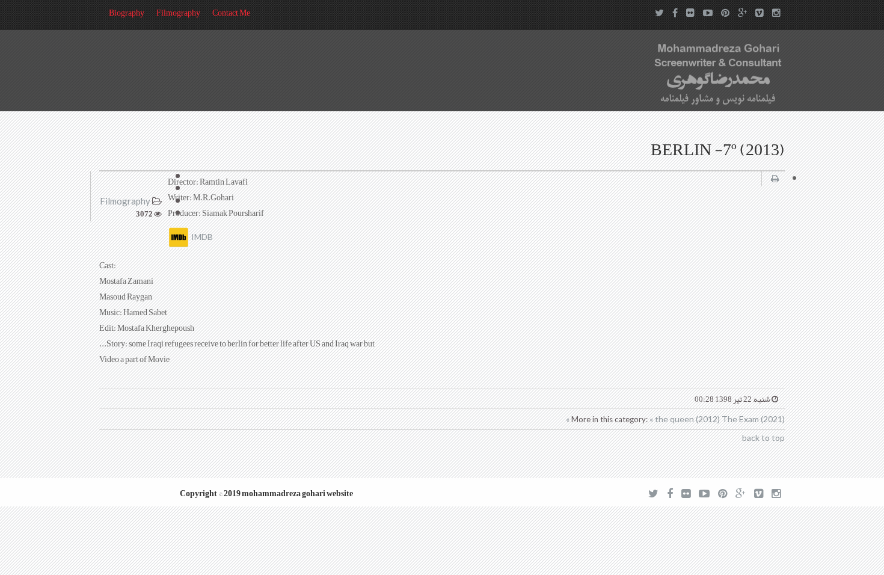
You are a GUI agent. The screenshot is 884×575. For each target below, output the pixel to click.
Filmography (178, 13)
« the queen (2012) (685, 419)
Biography (126, 13)
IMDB (201, 237)
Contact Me (231, 13)
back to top (763, 437)
